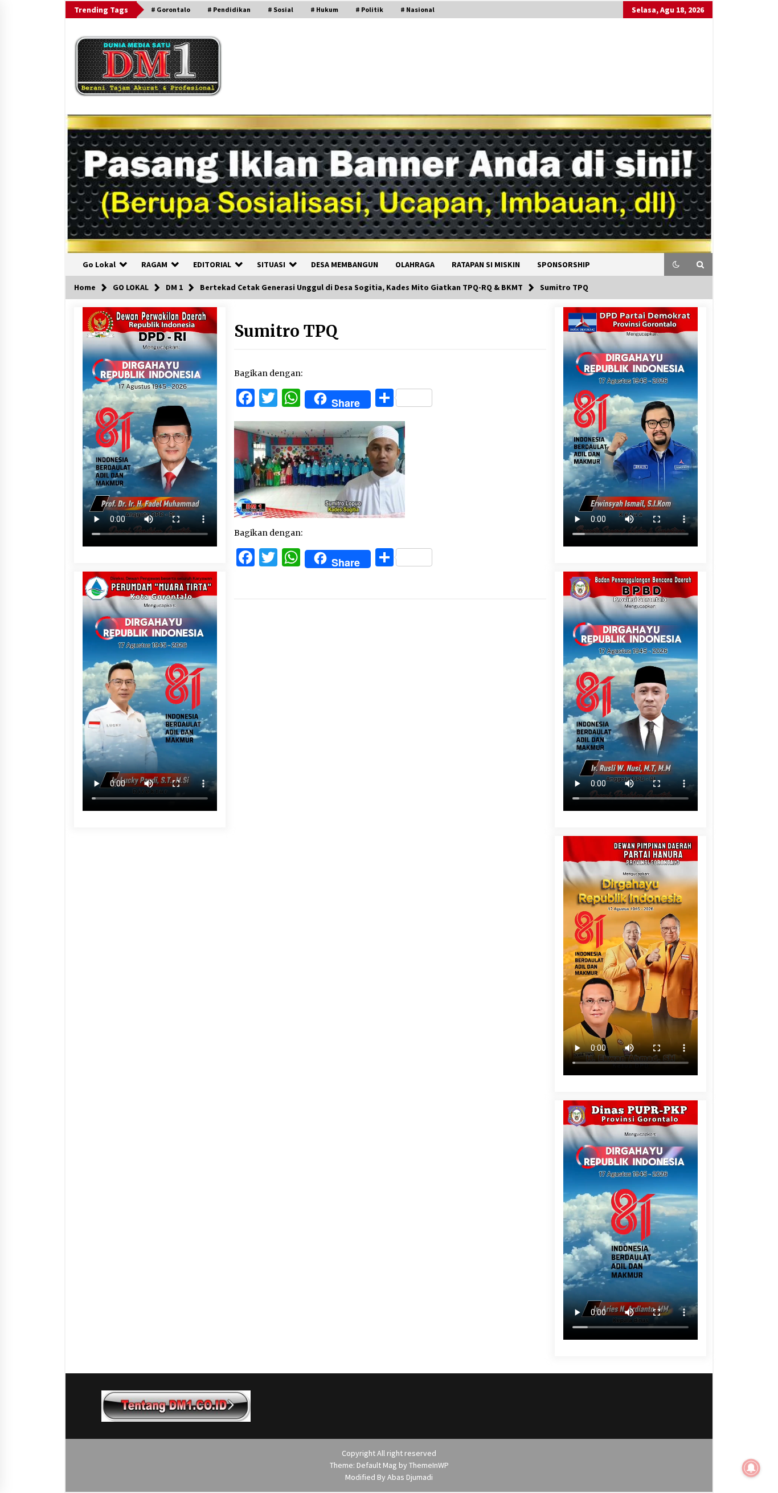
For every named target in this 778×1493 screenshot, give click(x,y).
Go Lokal (99, 264)
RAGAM (154, 264)
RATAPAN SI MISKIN (486, 264)
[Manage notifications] (751, 1468)
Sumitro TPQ (285, 331)
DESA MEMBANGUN (344, 264)
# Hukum (324, 9)
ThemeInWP (429, 1465)
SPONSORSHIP (563, 264)
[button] (676, 264)
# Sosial (280, 9)
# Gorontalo (170, 9)
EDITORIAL (212, 264)
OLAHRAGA (415, 264)
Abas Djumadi (410, 1477)
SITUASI (271, 264)
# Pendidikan (229, 9)
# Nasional (417, 9)
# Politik (369, 9)
